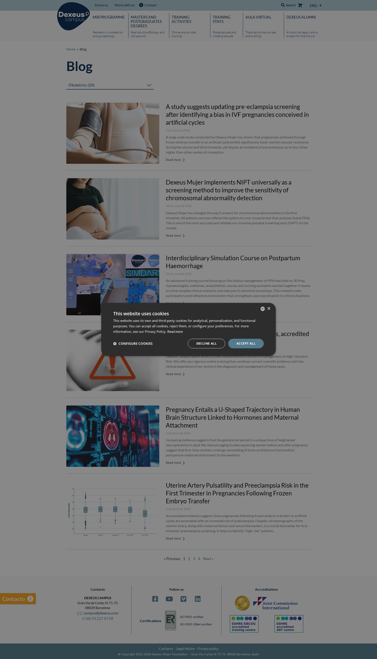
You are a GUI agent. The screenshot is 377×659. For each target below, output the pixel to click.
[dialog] (188, 329)
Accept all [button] (245, 343)
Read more (175, 331)
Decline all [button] (206, 343)
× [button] (268, 308)
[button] (133, 343)
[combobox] (262, 309)
